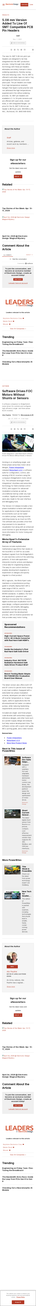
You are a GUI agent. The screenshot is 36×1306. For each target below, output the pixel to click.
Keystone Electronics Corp (12, 318)
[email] (25, 50)
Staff (18, 36)
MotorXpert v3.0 (15, 470)
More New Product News (17, 743)
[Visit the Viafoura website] (29, 263)
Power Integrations (16, 467)
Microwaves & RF (27, 415)
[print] (33, 50)
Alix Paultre (6, 415)
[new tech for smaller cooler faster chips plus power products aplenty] (12, 894)
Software (5, 386)
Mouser (5, 324)
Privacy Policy (21, 1297)
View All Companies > (18, 329)
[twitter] (18, 50)
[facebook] (11, 50)
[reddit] (21, 50)
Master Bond (7, 321)
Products (5, 15)
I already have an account (18, 283)
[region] (18, 259)
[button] (3, 4)
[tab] (7, 254)
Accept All (18, 1302)
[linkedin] (15, 50)
